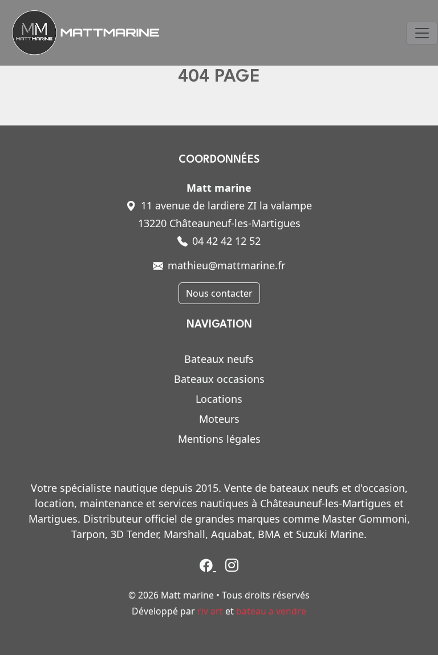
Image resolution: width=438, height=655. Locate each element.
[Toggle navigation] (422, 33)
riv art (210, 611)
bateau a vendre (271, 611)
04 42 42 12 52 (226, 241)
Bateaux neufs (219, 359)
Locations (219, 399)
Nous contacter (219, 293)
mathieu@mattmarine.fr (226, 265)
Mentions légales (219, 439)
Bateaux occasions (219, 379)
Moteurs (219, 419)
